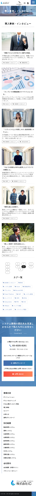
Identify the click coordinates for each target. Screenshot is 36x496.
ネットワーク (8, 298)
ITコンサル (7, 290)
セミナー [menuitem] (6, 410)
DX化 (25, 298)
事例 (21, 282)
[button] (33, 2)
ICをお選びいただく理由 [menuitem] (11, 404)
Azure (7, 104)
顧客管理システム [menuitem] (9, 444)
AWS (6, 181)
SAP (19, 294)
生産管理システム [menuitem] (9, 434)
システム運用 (8, 286)
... (7, 272)
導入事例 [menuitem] (6, 407)
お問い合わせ (27, 3)
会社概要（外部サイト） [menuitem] (11, 467)
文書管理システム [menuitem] (9, 447)
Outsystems (24, 141)
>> (31, 266)
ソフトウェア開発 (21, 309)
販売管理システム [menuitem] (9, 441)
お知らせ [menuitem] (6, 414)
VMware (6, 305)
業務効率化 (24, 62)
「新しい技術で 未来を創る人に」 (14, 244)
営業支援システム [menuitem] (9, 454)
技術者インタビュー (10, 62)
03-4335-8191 (19, 2)
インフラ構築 (17, 305)
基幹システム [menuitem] (8, 430)
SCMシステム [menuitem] (8, 451)
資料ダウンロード (24, 3)
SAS (24, 302)
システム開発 (29, 294)
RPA (17, 302)
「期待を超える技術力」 (11, 207)
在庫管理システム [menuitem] (9, 437)
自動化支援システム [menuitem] (10, 458)
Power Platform (9, 294)
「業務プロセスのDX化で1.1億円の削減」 (17, 53)
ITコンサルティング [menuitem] (10, 400)
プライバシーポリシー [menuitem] (10, 471)
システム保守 (8, 309)
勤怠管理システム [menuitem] (9, 427)
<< (7, 263)
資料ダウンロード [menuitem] (9, 417)
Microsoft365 (19, 290)
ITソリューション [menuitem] (9, 397)
